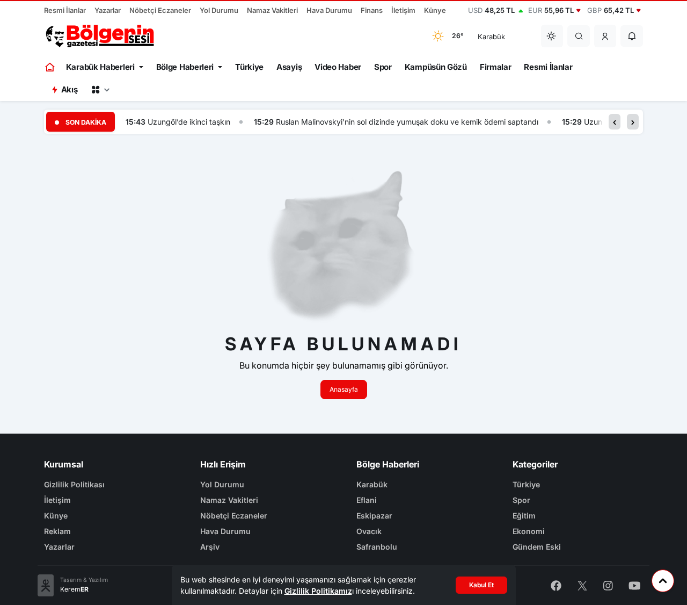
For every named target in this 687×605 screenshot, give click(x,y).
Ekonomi (529, 531)
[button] (605, 36)
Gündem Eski (537, 546)
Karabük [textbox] (491, 36)
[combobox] (502, 36)
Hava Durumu (329, 10)
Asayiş (289, 67)
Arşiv (210, 546)
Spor (383, 67)
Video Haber (338, 67)
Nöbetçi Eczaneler (160, 10)
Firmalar (495, 67)
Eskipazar (374, 515)
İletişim (403, 10)
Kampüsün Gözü (436, 67)
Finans (372, 10)
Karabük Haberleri (100, 67)
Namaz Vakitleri (272, 10)
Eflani (366, 500)
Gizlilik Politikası (74, 484)
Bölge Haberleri (185, 67)
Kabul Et (481, 585)
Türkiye (249, 67)
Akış (69, 89)
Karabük (372, 484)
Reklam (57, 531)
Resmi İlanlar (65, 10)
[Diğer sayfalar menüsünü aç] (100, 89)
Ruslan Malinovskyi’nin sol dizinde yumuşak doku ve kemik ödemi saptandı (407, 121)
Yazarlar (107, 10)
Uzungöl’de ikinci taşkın (189, 121)
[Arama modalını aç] (579, 36)
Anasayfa (344, 389)
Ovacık (369, 531)
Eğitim (524, 515)
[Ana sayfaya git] (50, 67)
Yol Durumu (219, 10)
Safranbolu (376, 546)
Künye (435, 10)
